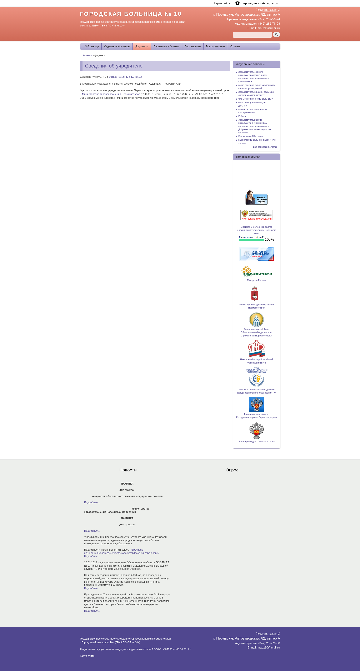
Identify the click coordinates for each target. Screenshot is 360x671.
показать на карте (268, 9)
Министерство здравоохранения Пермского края (111, 94)
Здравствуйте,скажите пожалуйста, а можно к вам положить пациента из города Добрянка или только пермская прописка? (254, 126)
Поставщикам (193, 46)
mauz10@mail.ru (269, 28)
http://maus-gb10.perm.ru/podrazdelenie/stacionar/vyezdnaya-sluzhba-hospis (121, 551)
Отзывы (235, 46)
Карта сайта (222, 3)
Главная (87, 55)
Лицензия (86, 649)
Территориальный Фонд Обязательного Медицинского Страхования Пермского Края (256, 332)
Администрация (246, 23)
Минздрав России (256, 280)
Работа (242, 116)
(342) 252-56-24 (269, 19)
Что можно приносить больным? (255, 98)
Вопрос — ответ (215, 46)
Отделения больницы (117, 46)
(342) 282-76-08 (269, 23)
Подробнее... (92, 502)
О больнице (92, 46)
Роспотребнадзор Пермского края (257, 441)
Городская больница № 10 (131, 14)
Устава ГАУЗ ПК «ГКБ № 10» (126, 76)
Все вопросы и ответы (265, 147)
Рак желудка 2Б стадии (250, 136)
